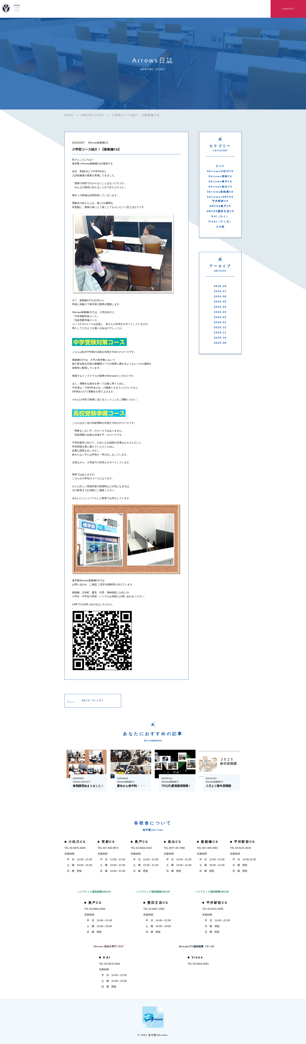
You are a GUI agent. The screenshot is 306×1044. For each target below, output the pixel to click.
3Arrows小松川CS (220, 171)
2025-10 (220, 337)
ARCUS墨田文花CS (220, 211)
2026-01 (220, 322)
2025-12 (220, 327)
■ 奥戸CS (139, 841)
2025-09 (220, 342)
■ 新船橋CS (207, 841)
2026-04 (220, 306)
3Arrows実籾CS (220, 176)
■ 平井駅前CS (242, 841)
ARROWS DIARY (93, 115)
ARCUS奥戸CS (220, 206)
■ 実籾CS (106, 841)
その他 (220, 226)
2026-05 (220, 301)
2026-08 (220, 286)
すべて (220, 166)
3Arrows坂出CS (220, 186)
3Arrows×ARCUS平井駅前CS (220, 198)
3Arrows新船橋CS (220, 191)
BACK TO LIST (93, 700)
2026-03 (220, 312)
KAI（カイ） (220, 216)
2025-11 (220, 332)
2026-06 (220, 296)
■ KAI (104, 957)
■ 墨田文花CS (155, 902)
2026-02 (220, 317)
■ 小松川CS (75, 841)
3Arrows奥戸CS (220, 181)
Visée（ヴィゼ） (220, 221)
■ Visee (195, 957)
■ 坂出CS (172, 841)
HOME (69, 115)
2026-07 (220, 291)
